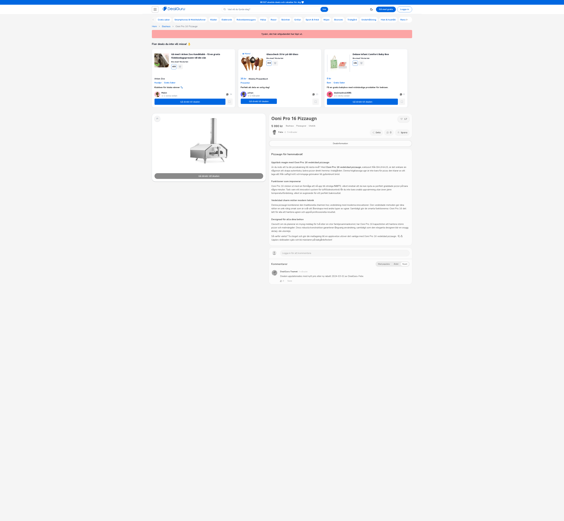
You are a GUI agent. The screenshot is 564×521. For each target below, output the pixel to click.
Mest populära (384, 264)
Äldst (396, 264)
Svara (289, 281)
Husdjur (158, 82)
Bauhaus (166, 26)
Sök (324, 9)
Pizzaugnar (301, 126)
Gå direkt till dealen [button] (259, 101)
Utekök (312, 126)
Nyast (404, 264)
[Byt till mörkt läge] (371, 9)
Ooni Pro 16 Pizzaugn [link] (187, 26)
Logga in (404, 9)
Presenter (245, 83)
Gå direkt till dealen (208, 175)
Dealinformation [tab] (340, 143)
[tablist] (340, 143)
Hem (154, 26)
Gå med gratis (386, 9)
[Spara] (229, 101)
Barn (329, 82)
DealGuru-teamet (289, 271)
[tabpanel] (340, 197)
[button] (155, 9)
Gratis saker (169, 82)
